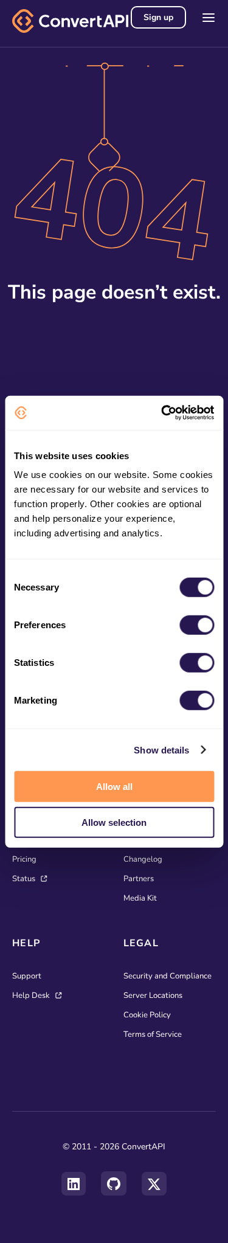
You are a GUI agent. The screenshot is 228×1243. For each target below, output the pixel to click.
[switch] (196, 625)
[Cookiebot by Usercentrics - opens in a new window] (162, 413)
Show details (161, 749)
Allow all (114, 786)
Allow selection (114, 822)
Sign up (158, 17)
